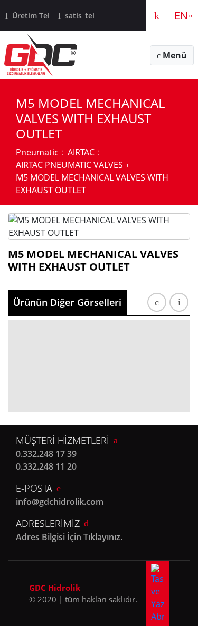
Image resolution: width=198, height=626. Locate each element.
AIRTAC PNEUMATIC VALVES (69, 165)
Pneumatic (37, 152)
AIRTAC (81, 152)
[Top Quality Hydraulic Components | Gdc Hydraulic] (40, 55)
